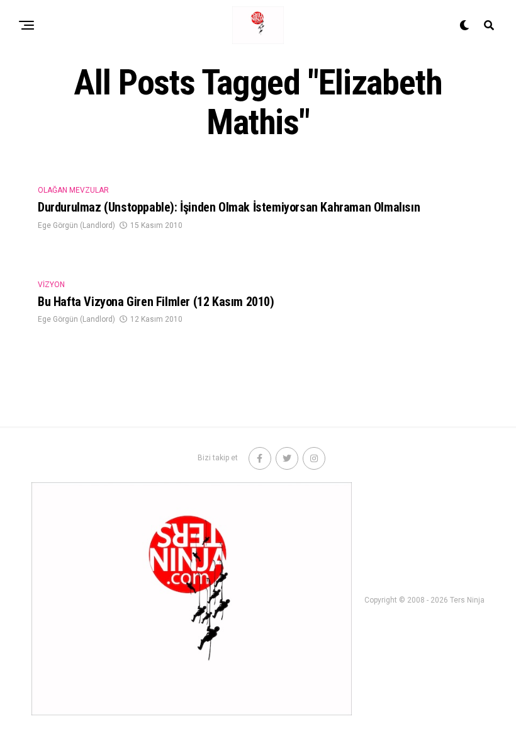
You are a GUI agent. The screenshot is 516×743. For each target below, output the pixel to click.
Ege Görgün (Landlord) (76, 225)
